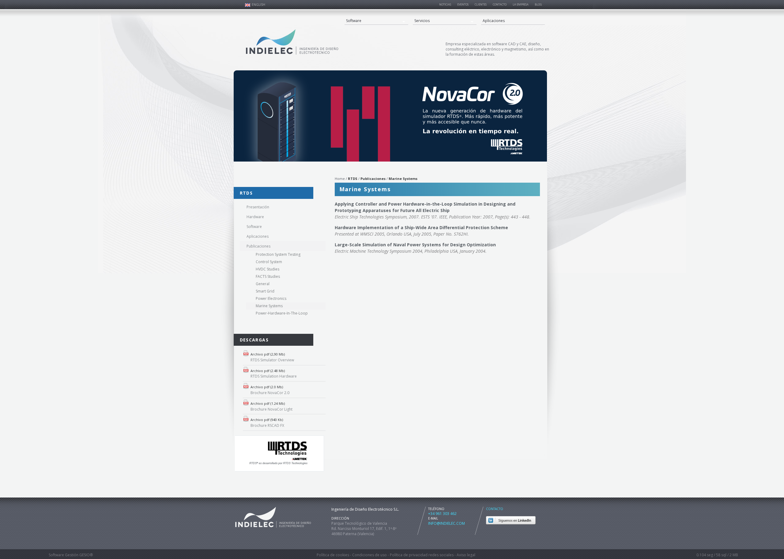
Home (340, 178)
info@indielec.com (446, 523)
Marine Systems (269, 305)
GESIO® (86, 554)
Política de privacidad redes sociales (422, 554)
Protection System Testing (278, 254)
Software (353, 20)
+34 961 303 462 (442, 513)
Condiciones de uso (369, 554)
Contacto (494, 509)
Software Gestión (63, 554)
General (263, 283)
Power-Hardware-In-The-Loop (282, 313)
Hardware (255, 216)
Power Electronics (271, 298)
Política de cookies (333, 554)
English (258, 4)
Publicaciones (258, 246)
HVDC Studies (267, 269)
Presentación (258, 207)
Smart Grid (265, 291)
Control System (269, 261)
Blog (538, 4)
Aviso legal (466, 554)
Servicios (422, 20)
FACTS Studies (268, 276)
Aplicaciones (494, 20)
